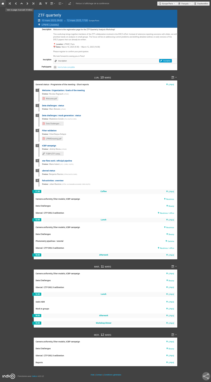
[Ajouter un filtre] (46, 3)
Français (185, 3)
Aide (92, 375)
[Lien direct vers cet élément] (115, 77)
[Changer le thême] (61, 3)
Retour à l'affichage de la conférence (92, 3)
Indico (34, 376)
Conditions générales (112, 375)
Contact (99, 375)
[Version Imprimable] (40, 3)
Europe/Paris (167, 3)
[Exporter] (53, 3)
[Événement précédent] (16, 3)
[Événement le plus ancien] (10, 3)
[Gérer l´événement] (69, 3)
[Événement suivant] (27, 3)
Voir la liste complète (66, 67)
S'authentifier (202, 3)
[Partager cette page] (206, 376)
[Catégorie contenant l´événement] (22, 3)
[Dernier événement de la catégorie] (33, 3)
